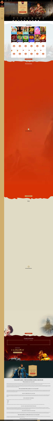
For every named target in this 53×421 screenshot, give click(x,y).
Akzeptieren (38, 420)
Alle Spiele (6, 0)
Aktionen (9, 0)
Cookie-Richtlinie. (35, 420)
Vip (11, 0)
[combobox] (52, 0)
